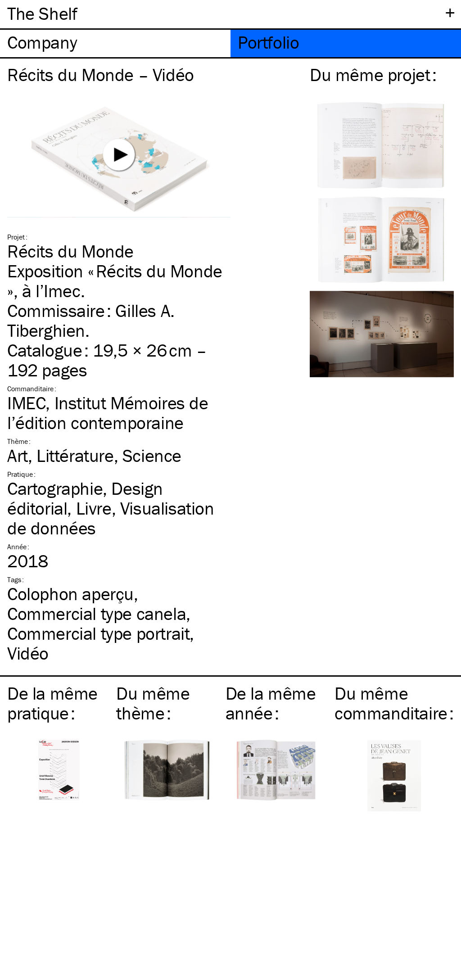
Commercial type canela (96, 613)
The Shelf (42, 13)
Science (151, 455)
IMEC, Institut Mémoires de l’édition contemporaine (107, 413)
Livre (94, 508)
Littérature (75, 455)
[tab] (115, 43)
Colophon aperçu (70, 594)
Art (17, 455)
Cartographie (55, 488)
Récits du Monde (70, 251)
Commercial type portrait (98, 633)
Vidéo (28, 653)
